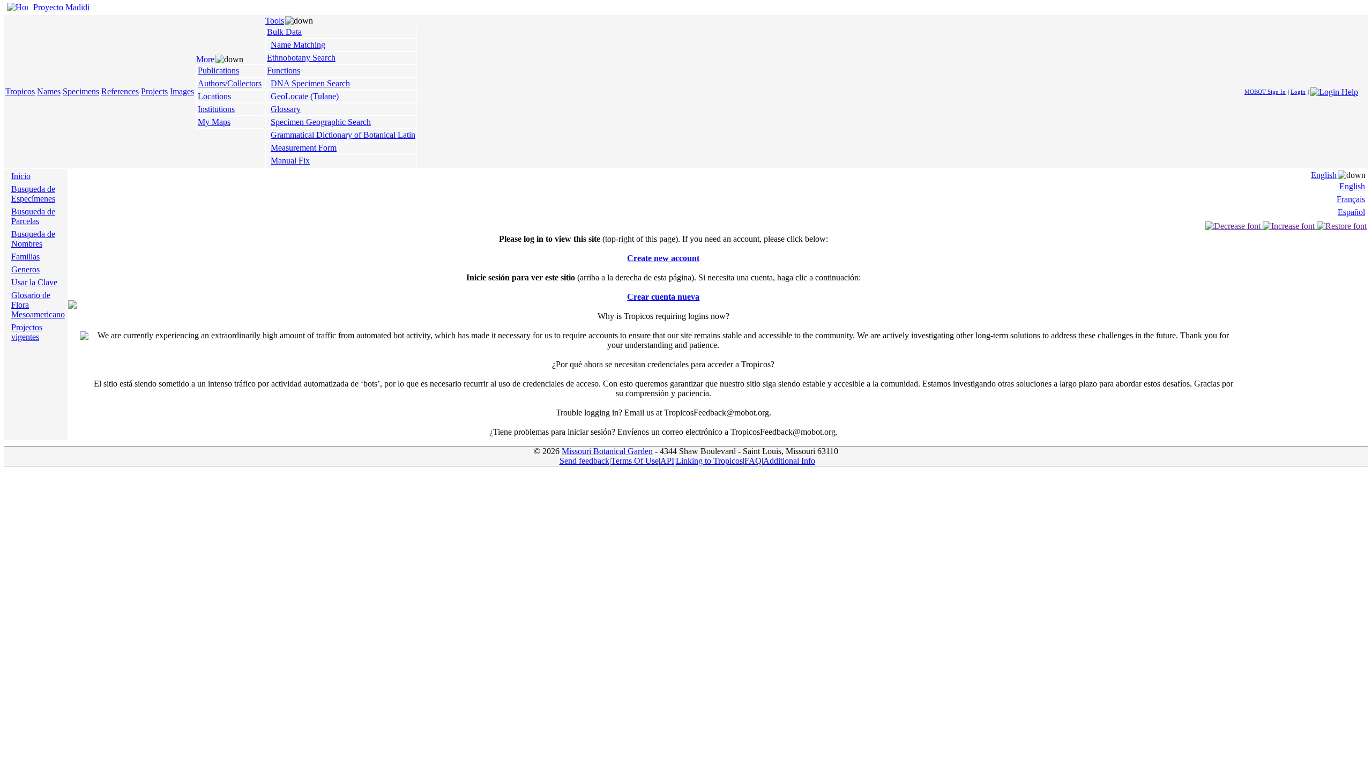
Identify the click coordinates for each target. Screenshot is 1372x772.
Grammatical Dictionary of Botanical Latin (343, 134)
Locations (214, 96)
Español (1351, 212)
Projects (154, 91)
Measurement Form (304, 147)
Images (182, 91)
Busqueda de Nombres (33, 238)
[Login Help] (1334, 90)
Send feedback (584, 460)
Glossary (286, 109)
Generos (25, 269)
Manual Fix (290, 160)
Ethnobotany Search (301, 57)
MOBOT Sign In (1265, 91)
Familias (25, 256)
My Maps (214, 122)
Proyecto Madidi (61, 7)
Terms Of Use (635, 460)
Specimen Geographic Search (321, 122)
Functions (283, 70)
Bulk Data (284, 31)
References (120, 91)
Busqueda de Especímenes (33, 193)
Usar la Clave (34, 282)
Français (1351, 199)
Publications (218, 70)
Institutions (216, 109)
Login (1298, 91)
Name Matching (298, 44)
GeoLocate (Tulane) (305, 96)
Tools (274, 20)
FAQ (753, 460)
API (667, 460)
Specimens (81, 91)
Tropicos (20, 91)
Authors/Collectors (230, 83)
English (1324, 175)
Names (49, 91)
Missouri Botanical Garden (607, 451)
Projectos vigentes (26, 332)
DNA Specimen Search (310, 83)
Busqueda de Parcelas (33, 216)
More (205, 59)
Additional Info (789, 460)
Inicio (21, 176)
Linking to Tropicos (709, 460)
